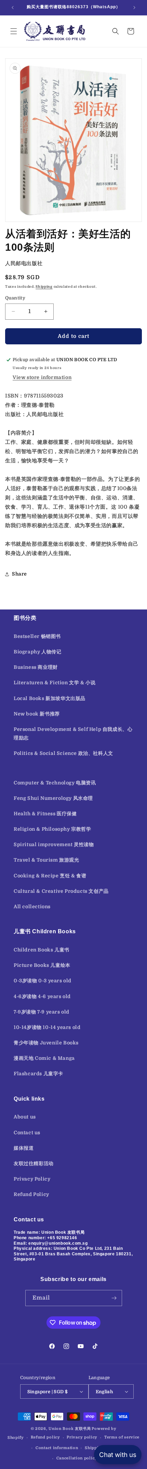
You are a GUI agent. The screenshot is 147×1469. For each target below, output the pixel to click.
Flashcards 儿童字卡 (38, 1073)
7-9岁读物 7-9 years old (41, 1012)
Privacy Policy (32, 1179)
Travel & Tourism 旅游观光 (46, 860)
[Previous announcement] (12, 7)
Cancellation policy (76, 1458)
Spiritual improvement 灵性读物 (54, 844)
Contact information (57, 1448)
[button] (13, 31)
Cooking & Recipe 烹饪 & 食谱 (50, 875)
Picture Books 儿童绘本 (42, 965)
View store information (42, 377)
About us (25, 1116)
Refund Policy (31, 1194)
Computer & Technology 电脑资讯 (55, 782)
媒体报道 (24, 1148)
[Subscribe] (114, 1298)
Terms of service (121, 1437)
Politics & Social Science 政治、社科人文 (63, 753)
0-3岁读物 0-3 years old (42, 980)
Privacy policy (82, 1437)
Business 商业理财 (36, 667)
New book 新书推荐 (37, 713)
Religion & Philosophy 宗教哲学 (52, 829)
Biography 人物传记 (37, 651)
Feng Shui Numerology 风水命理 (53, 798)
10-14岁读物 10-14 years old (47, 1027)
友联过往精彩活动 (34, 1163)
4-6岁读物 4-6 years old (42, 996)
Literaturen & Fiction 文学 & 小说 (54, 682)
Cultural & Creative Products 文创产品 (61, 891)
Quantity (15, 297)
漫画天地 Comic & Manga (44, 1058)
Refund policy (45, 1437)
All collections (32, 906)
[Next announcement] (134, 7)
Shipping (44, 286)
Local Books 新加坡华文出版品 (49, 698)
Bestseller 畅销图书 (37, 636)
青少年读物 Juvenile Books (46, 1042)
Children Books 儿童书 (41, 949)
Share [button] (19, 574)
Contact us (27, 1132)
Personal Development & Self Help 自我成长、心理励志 (73, 733)
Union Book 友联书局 (70, 1428)
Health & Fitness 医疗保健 (45, 813)
